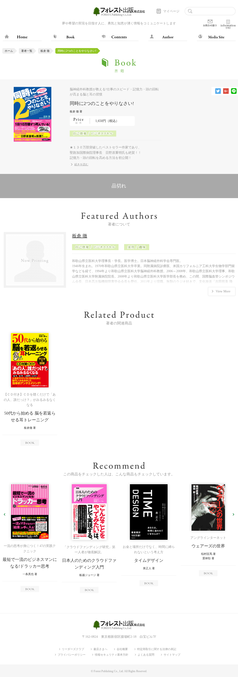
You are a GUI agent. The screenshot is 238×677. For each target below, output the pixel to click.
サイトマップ (172, 654)
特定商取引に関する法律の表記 (156, 649)
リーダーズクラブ (73, 649)
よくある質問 (146, 654)
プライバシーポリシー (72, 654)
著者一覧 (26, 50)
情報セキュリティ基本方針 (111, 654)
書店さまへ (100, 649)
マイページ (171, 11)
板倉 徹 (45, 50)
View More (223, 291)
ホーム (9, 50)
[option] (30, 389)
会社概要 (122, 649)
